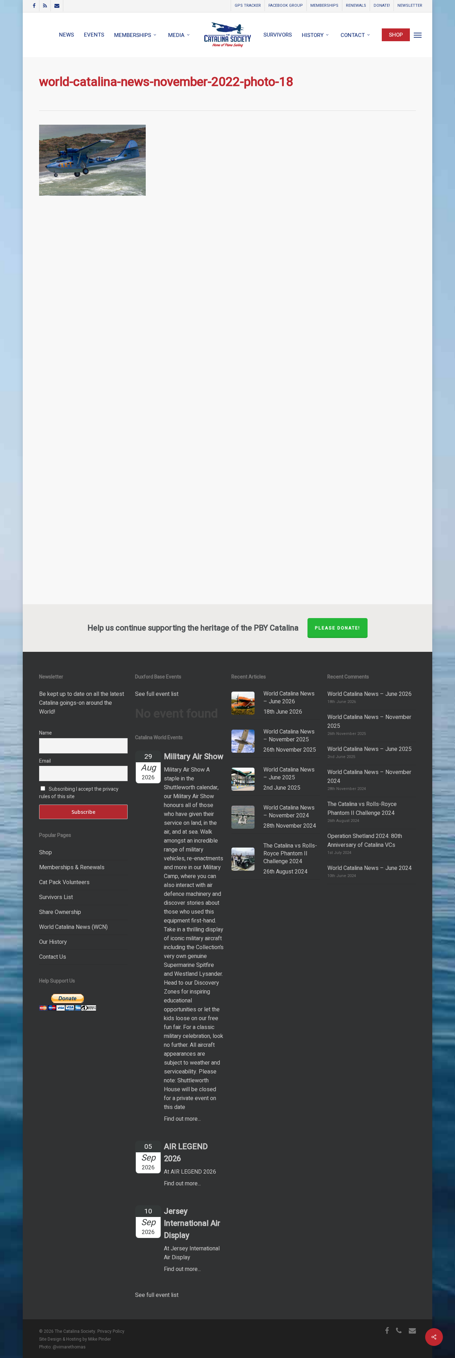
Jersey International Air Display (192, 1223)
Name (45, 733)
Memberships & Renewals (72, 867)
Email (45, 761)
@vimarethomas (69, 1347)
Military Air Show (193, 756)
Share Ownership (60, 912)
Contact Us (52, 957)
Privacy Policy (110, 1331)
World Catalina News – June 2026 (369, 694)
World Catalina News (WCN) (73, 927)
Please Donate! (337, 628)
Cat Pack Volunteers (64, 882)
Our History (53, 942)
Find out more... (182, 1119)
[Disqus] (227, 310)
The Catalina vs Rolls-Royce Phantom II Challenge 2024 (362, 808)
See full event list (156, 694)
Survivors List (56, 897)
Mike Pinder (99, 1339)
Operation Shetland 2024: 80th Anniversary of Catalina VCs (364, 840)
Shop (45, 852)
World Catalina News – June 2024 (369, 868)
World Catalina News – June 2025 (369, 749)
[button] (418, 34)
